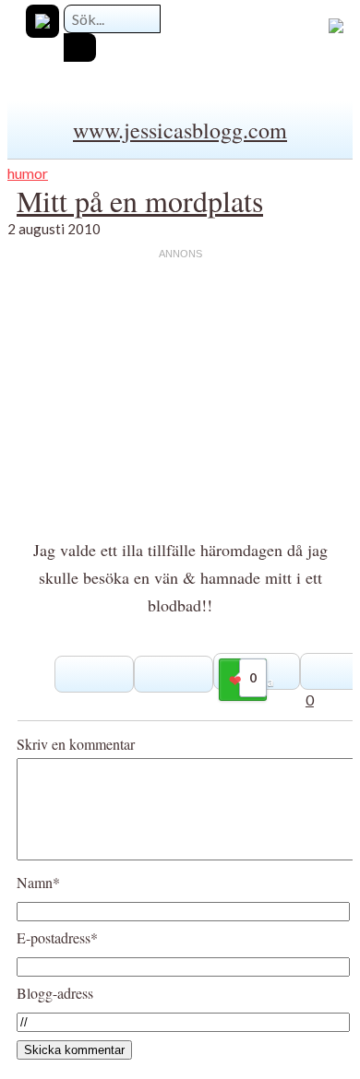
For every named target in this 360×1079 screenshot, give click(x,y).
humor (27, 173)
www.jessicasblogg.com (180, 130)
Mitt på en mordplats (140, 200)
